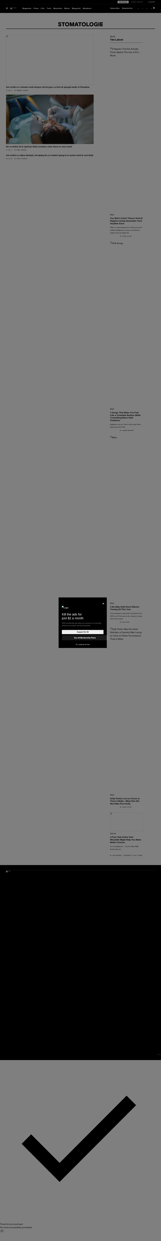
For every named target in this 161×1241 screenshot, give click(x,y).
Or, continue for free (83, 644)
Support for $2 (83, 632)
